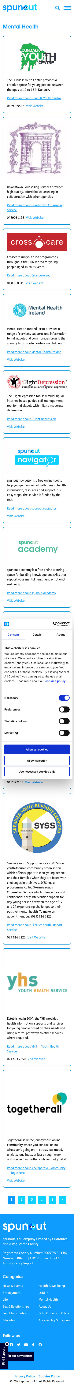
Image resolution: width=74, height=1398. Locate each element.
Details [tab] (37, 634)
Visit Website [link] (35, 106)
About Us (45, 1306)
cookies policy (55, 681)
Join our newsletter (18, 1355)
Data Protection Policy (54, 1313)
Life (5, 1299)
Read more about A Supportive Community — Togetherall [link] (36, 1171)
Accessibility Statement (55, 1320)
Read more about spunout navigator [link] (31, 508)
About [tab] (61, 634)
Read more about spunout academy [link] (31, 593)
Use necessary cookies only (37, 771)
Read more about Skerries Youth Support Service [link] (34, 928)
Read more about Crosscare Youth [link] (30, 275)
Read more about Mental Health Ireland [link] (34, 352)
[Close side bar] (7, 1344)
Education (9, 1320)
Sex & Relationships (16, 1306)
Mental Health (48, 1299)
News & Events (13, 1286)
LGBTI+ (43, 1292)
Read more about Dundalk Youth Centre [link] (34, 98)
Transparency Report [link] (18, 1263)
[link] (24, 1227)
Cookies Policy (49, 1376)
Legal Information (15, 1313)
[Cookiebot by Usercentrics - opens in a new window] (53, 624)
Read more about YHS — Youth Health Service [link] (33, 1049)
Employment (11, 1292)
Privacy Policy (24, 1376)
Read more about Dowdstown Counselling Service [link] (35, 208)
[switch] (64, 710)
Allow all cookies (37, 749)
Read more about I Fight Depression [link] (31, 419)
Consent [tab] (13, 634)
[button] (67, 8)
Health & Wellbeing (52, 1286)
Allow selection (37, 760)
